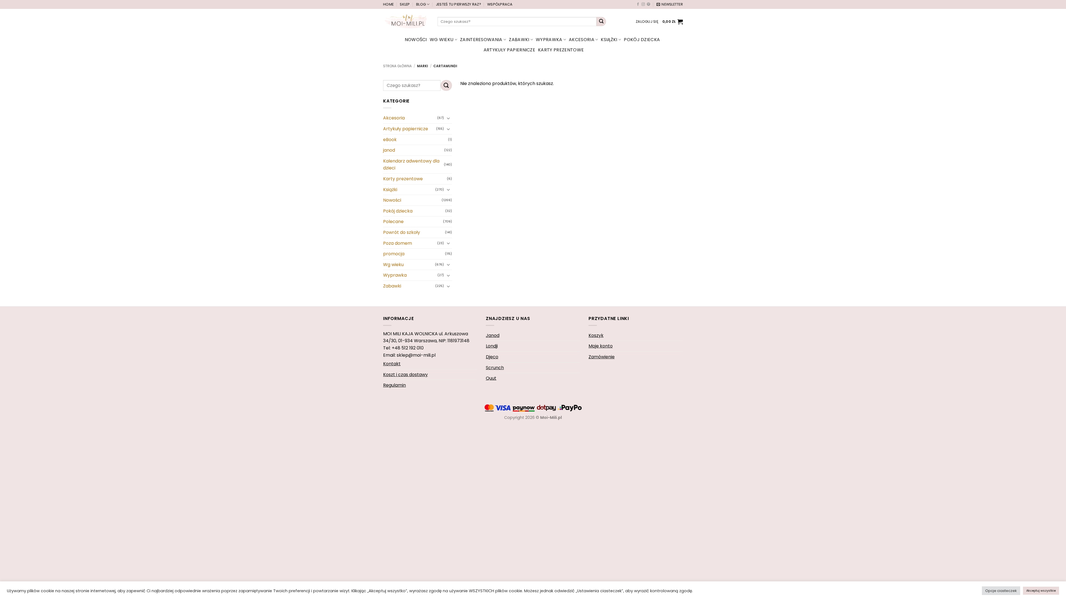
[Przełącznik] (448, 118)
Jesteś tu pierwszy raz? (458, 4)
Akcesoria (581, 39)
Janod (492, 335)
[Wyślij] (601, 21)
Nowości (416, 39)
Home (388, 4)
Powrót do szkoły (401, 232)
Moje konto (601, 346)
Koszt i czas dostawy (405, 374)
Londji (492, 346)
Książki (609, 39)
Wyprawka (549, 39)
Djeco (492, 357)
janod (389, 150)
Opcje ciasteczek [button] (1001, 590)
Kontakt (392, 364)
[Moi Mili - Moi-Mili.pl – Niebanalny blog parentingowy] (406, 21)
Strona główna (397, 66)
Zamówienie (602, 357)
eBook (390, 139)
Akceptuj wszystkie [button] (1041, 590)
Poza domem (397, 243)
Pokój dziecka (642, 39)
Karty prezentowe (561, 50)
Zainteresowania (481, 39)
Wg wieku (442, 39)
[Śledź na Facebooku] (638, 4)
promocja (393, 254)
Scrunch (495, 367)
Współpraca (500, 4)
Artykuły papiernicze (509, 50)
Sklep (405, 4)
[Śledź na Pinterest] (648, 4)
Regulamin (394, 385)
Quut (491, 378)
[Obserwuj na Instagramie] (643, 4)
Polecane (393, 222)
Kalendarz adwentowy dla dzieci (411, 164)
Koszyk (596, 335)
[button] (670, 4)
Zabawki (519, 39)
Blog (421, 4)
